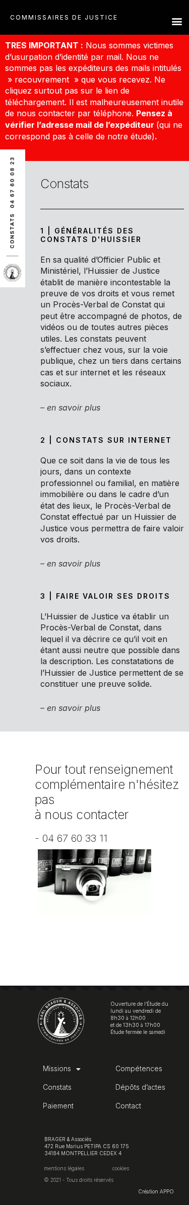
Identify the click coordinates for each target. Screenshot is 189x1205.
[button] (177, 21)
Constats (57, 1087)
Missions (57, 1068)
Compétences (138, 1068)
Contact (128, 1105)
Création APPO (156, 1191)
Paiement (58, 1105)
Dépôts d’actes (140, 1087)
